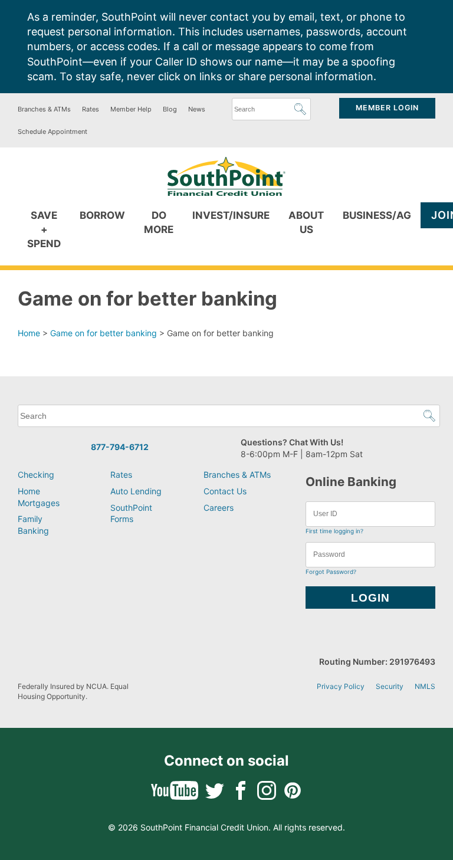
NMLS (425, 686)
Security (389, 686)
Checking (36, 475)
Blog (170, 109)
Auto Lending (136, 491)
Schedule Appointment (52, 131)
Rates (90, 109)
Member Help (131, 109)
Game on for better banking (103, 333)
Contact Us (225, 491)
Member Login (387, 107)
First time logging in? (334, 530)
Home (29, 333)
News (196, 109)
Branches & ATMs (44, 109)
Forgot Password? (331, 571)
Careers (218, 508)
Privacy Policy (341, 686)
